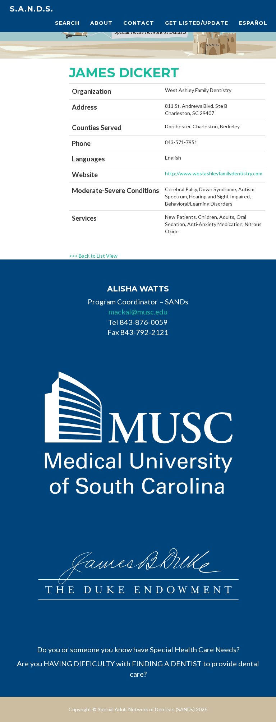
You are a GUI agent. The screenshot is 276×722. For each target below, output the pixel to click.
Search (67, 23)
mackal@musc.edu (138, 311)
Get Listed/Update (196, 23)
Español (253, 23)
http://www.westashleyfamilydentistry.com (213, 173)
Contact (138, 23)
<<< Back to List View (93, 256)
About (101, 23)
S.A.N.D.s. (31, 8)
